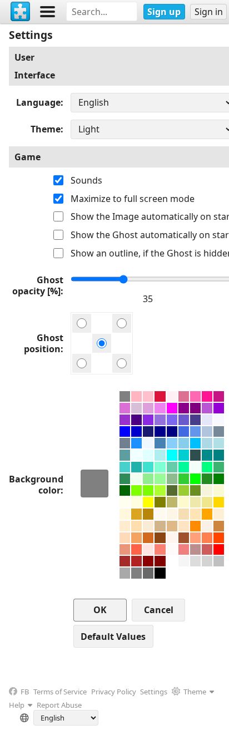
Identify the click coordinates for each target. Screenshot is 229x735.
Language (38, 102)
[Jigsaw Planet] (20, 11)
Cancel (158, 610)
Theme (46, 129)
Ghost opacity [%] (37, 285)
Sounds (86, 180)
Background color (36, 484)
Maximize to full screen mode (133, 199)
